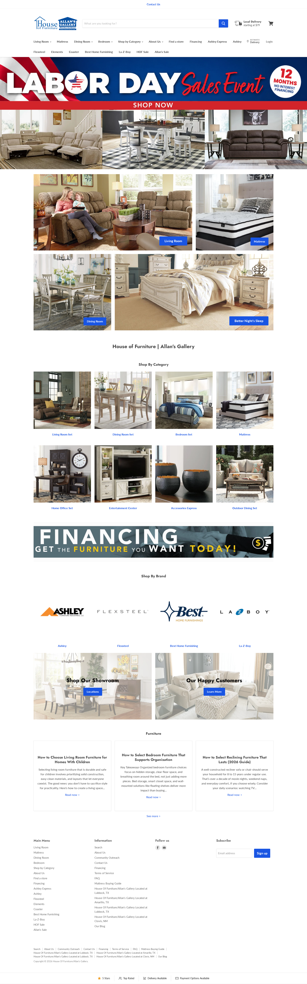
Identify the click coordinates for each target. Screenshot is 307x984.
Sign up (262, 853)
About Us (155, 41)
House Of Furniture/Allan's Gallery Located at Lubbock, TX (63, 952)
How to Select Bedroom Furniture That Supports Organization (153, 757)
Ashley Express (217, 41)
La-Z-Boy (125, 51)
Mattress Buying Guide (108, 883)
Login (269, 41)
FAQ (97, 878)
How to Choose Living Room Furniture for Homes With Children (72, 760)
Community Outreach (107, 857)
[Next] (297, 113)
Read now (71, 794)
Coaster (74, 51)
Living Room (41, 41)
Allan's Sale (162, 51)
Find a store (176, 41)
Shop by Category (129, 41)
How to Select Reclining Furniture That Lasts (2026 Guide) (234, 760)
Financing (196, 41)
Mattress (62, 41)
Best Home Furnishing (99, 51)
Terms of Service (104, 873)
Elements (57, 51)
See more (153, 816)
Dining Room (82, 41)
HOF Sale (143, 51)
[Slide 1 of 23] (153, 113)
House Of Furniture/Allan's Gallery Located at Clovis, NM (125, 956)
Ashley (237, 41)
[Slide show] (153, 113)
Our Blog (100, 926)
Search (98, 847)
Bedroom (104, 41)
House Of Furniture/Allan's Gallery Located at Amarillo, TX (125, 952)
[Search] (223, 23)
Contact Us (101, 862)
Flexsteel (39, 51)
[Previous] (9, 113)
